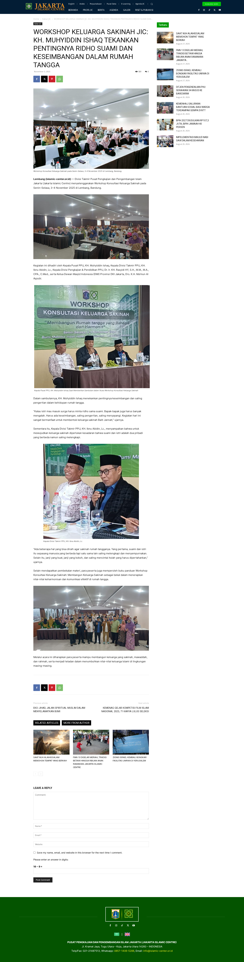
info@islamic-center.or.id (158, 950)
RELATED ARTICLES (46, 722)
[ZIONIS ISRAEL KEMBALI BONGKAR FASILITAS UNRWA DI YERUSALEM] (131, 742)
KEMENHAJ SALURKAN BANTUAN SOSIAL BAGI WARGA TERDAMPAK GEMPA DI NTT (193, 107)
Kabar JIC (46, 19)
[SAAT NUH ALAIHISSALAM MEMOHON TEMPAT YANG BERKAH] (51, 742)
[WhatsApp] (59, 79)
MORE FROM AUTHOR (76, 722)
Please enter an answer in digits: (50, 859)
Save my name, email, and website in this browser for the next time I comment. (79, 852)
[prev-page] (35, 774)
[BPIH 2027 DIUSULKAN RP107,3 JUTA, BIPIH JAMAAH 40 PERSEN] (165, 124)
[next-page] (41, 774)
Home (36, 19)
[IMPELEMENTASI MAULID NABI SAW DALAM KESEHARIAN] (165, 141)
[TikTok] (209, 10)
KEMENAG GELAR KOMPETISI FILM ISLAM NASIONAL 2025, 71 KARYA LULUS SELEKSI (125, 709)
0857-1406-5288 (124, 950)
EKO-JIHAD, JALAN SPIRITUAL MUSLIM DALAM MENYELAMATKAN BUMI (59, 709)
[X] (214, 10)
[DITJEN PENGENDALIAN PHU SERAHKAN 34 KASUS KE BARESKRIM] (165, 91)
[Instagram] (204, 10)
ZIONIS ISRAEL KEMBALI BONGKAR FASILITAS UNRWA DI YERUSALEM (192, 73)
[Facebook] (199, 10)
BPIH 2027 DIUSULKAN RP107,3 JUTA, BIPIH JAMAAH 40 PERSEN (192, 123)
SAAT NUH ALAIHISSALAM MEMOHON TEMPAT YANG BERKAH (190, 36)
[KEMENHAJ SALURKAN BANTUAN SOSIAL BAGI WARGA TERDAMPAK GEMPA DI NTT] (165, 108)
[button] (151, 4)
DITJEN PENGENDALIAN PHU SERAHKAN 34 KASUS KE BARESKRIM (190, 90)
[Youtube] (220, 10)
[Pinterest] (52, 79)
